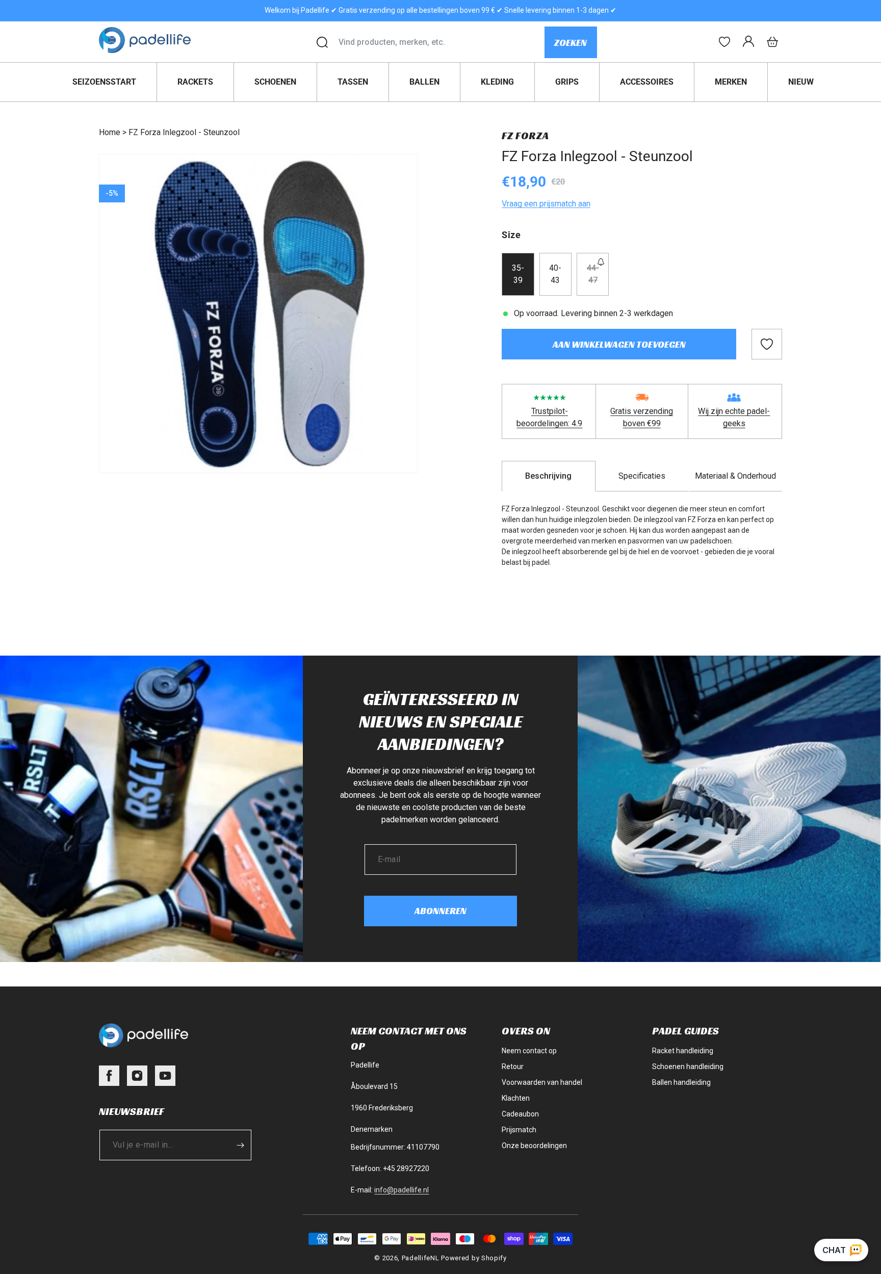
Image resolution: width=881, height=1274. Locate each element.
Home (109, 132)
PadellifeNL (420, 1258)
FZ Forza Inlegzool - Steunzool (184, 132)
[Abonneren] (240, 1145)
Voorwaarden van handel (542, 1082)
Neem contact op (529, 1051)
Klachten (516, 1098)
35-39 (518, 274)
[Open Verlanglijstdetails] (724, 41)
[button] (772, 41)
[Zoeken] (322, 42)
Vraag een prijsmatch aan (546, 204)
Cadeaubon (520, 1114)
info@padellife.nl (401, 1190)
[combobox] (441, 42)
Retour (513, 1066)
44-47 (598, 279)
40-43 (555, 274)
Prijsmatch (519, 1130)
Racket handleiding (682, 1051)
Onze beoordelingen (534, 1145)
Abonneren (440, 911)
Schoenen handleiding (687, 1066)
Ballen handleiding (681, 1082)
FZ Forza (525, 135)
